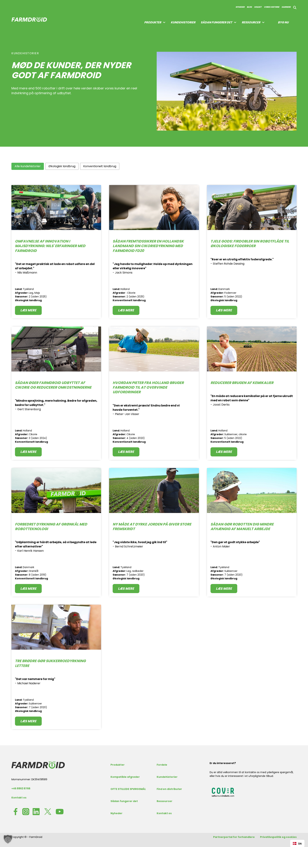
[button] (27, 166)
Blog (249, 7)
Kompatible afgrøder (125, 777)
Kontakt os (18, 797)
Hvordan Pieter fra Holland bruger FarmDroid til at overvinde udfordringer (148, 387)
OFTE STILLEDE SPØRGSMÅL (128, 789)
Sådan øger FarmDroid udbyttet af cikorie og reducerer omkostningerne (53, 385)
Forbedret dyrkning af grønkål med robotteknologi (51, 526)
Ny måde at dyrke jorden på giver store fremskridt (152, 526)
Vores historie (271, 7)
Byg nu (283, 22)
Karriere (286, 7)
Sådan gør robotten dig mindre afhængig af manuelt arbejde (242, 526)
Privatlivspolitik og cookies (278, 837)
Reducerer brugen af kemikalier (242, 382)
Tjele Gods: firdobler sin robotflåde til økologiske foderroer (250, 243)
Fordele (162, 765)
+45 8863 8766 (20, 788)
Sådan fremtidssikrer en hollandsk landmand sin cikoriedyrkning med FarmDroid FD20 (148, 246)
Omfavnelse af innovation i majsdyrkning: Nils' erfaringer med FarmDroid (50, 246)
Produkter (118, 765)
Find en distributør (169, 789)
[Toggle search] (295, 7)
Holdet (257, 7)
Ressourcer (251, 22)
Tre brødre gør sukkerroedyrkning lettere (50, 663)
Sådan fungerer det (216, 22)
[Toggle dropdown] (164, 22)
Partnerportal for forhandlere (234, 837)
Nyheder (240, 7)
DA (300, 843)
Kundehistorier (183, 22)
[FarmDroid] (38, 765)
